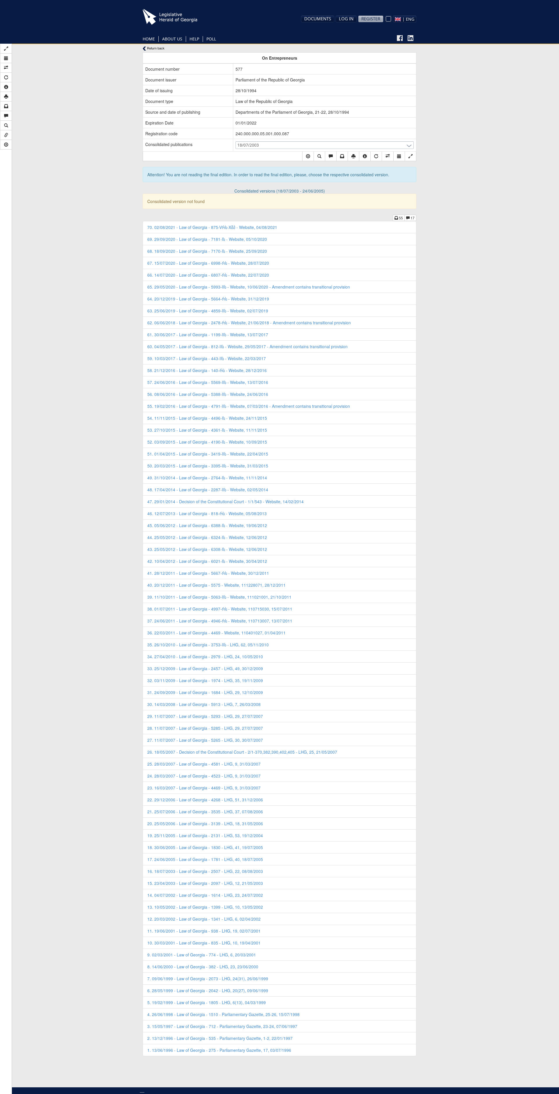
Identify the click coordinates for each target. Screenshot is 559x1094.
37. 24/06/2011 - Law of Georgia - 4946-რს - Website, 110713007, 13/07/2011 (219, 621)
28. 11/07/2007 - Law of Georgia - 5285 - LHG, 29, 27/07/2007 (205, 728)
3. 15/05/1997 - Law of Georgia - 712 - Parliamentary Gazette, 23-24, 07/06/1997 (222, 1026)
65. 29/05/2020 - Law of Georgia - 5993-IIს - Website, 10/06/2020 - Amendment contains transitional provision (248, 287)
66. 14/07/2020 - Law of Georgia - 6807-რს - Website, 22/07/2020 (208, 275)
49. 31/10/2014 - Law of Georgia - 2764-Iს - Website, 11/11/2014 (207, 478)
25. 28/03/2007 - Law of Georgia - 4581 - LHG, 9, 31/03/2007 (204, 764)
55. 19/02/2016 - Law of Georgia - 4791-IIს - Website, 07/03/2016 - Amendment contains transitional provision (248, 406)
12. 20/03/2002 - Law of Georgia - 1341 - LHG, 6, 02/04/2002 (204, 919)
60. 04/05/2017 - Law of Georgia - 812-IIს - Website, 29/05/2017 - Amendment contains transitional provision (247, 346)
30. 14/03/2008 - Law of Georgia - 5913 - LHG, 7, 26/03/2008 (204, 704)
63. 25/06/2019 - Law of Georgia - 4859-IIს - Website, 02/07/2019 (207, 311)
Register (370, 19)
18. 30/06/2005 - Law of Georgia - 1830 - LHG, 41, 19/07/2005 (205, 847)
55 (400, 217)
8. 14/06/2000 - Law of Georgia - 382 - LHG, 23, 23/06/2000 (202, 967)
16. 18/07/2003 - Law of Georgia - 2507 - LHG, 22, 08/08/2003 (205, 871)
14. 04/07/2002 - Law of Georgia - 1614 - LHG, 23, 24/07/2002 (205, 895)
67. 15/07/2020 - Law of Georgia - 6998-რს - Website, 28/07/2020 (208, 263)
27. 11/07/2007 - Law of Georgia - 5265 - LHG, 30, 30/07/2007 (205, 740)
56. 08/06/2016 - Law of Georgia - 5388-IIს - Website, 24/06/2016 (207, 394)
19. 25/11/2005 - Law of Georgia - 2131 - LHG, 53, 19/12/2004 (205, 835)
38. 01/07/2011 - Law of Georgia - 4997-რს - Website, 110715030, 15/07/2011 (219, 609)
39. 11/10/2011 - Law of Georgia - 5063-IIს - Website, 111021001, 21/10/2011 (219, 597)
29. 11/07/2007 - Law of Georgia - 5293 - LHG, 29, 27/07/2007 (205, 716)
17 (412, 217)
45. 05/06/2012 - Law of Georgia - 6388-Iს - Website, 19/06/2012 (207, 525)
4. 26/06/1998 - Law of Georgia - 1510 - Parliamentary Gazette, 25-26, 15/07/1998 (223, 1014)
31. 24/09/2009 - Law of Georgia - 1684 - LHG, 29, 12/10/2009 (205, 692)
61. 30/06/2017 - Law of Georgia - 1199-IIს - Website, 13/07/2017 (207, 334)
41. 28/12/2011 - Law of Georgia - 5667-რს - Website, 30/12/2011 (208, 573)
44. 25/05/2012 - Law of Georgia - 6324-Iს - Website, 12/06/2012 (207, 537)
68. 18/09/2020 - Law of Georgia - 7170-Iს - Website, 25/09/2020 (207, 251)
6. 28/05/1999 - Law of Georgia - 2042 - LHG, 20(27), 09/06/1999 (207, 990)
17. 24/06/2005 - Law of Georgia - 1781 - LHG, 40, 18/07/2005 (205, 859)
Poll (211, 39)
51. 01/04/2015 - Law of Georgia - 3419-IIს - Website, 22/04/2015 (207, 454)
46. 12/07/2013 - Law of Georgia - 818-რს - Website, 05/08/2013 (207, 513)
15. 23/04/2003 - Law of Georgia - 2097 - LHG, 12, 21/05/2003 (205, 883)
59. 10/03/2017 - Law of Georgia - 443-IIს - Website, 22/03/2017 (206, 358)
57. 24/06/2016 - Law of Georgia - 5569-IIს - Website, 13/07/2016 (207, 382)
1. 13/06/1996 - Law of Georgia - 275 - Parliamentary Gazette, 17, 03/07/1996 (219, 1050)
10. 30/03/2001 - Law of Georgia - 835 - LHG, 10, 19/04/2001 (204, 943)
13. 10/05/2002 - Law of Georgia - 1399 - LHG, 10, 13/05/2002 (205, 907)
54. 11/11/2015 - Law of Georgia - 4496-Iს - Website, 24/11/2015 (207, 418)
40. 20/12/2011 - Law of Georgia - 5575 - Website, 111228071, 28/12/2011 (216, 585)
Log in (346, 19)
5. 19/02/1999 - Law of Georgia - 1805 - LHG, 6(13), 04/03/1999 (206, 1002)
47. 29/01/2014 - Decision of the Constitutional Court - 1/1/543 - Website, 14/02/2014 (225, 501)
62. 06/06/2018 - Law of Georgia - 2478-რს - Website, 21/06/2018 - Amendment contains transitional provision (249, 322)
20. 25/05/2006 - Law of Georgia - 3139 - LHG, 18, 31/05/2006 (205, 823)
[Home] (179, 17)
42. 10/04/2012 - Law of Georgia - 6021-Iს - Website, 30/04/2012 (207, 561)
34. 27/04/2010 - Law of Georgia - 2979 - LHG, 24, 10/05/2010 (205, 656)
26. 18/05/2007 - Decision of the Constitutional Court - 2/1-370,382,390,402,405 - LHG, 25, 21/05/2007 (242, 752)
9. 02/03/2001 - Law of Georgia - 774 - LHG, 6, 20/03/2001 (201, 955)
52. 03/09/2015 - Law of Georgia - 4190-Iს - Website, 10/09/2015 (207, 442)
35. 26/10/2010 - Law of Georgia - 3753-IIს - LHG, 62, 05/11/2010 (208, 644)
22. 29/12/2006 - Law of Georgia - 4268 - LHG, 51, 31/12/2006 (205, 800)
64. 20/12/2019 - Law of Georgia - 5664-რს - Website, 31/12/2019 (208, 299)
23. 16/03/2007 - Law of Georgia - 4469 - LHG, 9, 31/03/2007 (204, 788)
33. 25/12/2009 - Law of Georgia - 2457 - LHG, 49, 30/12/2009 (205, 668)
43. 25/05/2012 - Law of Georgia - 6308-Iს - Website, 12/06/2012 (207, 549)
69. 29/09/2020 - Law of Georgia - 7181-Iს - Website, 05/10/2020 (207, 239)
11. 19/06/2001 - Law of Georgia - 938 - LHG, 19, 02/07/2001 (204, 931)
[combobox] (404, 18)
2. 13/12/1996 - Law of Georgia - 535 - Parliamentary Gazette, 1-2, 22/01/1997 (220, 1038)
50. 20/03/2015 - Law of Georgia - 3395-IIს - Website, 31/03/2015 (207, 466)
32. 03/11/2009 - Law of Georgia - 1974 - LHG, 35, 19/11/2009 (205, 680)
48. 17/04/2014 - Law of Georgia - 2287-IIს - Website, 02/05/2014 (207, 489)
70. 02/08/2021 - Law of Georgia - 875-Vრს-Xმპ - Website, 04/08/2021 (212, 227)
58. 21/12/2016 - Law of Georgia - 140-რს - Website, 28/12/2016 (207, 370)
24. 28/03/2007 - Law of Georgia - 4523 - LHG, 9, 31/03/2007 (204, 776)
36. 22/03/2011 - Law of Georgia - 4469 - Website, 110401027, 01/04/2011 (216, 633)
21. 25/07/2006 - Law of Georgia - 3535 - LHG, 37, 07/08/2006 (205, 811)
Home (149, 39)
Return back (155, 48)
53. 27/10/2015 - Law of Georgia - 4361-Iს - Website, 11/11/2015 (207, 430)
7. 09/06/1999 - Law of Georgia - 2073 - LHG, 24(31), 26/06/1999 (207, 978)
